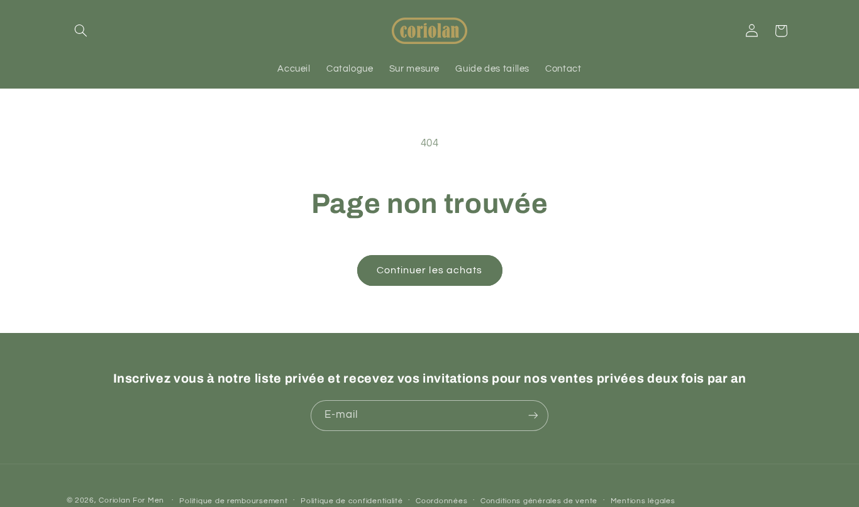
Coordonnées (441, 500)
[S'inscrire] (533, 415)
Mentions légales (643, 500)
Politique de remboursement (233, 500)
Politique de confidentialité (352, 500)
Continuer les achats (429, 270)
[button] (81, 30)
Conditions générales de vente (538, 500)
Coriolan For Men (131, 499)
